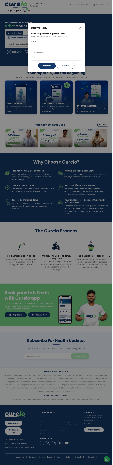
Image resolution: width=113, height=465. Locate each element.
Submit (47, 65)
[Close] (82, 27)
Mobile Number (37, 53)
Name (33, 41)
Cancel (65, 65)
